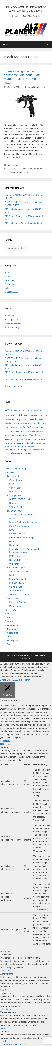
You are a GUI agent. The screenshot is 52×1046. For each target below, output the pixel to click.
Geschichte (12, 633)
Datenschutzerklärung (15, 468)
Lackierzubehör (14, 511)
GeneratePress (26, 658)
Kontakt (8, 613)
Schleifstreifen (41, 443)
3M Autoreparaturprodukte (21, 514)
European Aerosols (18, 602)
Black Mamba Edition (32, 169)
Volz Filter (14, 564)
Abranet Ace (8, 415)
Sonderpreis (30, 446)
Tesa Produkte (16, 590)
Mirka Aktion (37, 428)
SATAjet (15, 439)
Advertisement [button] (7, 1009)
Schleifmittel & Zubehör (18, 571)
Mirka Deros (19, 431)
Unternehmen (11, 625)
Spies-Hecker (15, 488)
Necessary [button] (5, 741)
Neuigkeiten (12, 165)
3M (7, 409)
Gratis (33, 419)
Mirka (27, 427)
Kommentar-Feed (13, 323)
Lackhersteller (14, 476)
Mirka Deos (9, 431)
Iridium (38, 423)
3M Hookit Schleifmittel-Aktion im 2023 (23, 223)
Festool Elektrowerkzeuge (21, 537)
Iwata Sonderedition (20, 172)
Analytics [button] (4, 990)
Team (9, 644)
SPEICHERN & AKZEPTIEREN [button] (14, 1044)
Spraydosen (12, 598)
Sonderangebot (20, 447)
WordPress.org (12, 327)
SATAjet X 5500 (38, 439)
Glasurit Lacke (16, 480)
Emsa (7, 276)
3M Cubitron (22, 410)
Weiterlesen (18, 157)
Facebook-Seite (14, 386)
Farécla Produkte (17, 534)
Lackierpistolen (14, 495)
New (17, 435)
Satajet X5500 (11, 292)
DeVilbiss (13, 503)
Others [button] (3, 1028)
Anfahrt (10, 617)
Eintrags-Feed (11, 319)
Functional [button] (5, 951)
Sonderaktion (9, 447)
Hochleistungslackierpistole (21, 423)
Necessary (7, 744)
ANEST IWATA (14, 169)
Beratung (11, 629)
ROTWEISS (15, 560)
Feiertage (9, 280)
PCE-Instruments (17, 556)
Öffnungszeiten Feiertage (21, 453)
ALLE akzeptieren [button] (21, 680)
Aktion (8, 272)
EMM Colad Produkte (19, 526)
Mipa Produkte (16, 491)
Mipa (20, 428)
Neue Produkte (38, 431)
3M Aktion (13, 410)
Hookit (33, 423)
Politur (26, 435)
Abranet (43, 410)
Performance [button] (6, 970)
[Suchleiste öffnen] (48, 44)
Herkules (13, 545)
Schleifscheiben (28, 443)
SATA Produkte (16, 507)
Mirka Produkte (16, 583)
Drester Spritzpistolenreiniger (23, 522)
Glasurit (26, 420)
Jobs (9, 636)
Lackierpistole (11, 427)
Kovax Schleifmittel (18, 579)
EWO (11, 530)
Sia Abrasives (15, 587)
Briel (11, 575)
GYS (11, 541)
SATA (33, 435)
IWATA (7, 172)
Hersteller (9, 472)
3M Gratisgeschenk (34, 410)
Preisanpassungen (16, 567)
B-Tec (40, 415)
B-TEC (12, 518)
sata (7, 288)
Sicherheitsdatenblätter (18, 594)
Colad (45, 415)
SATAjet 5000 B (25, 440)
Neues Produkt (10, 436)
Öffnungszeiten (12, 449)
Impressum (10, 610)
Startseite (9, 621)
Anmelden (9, 316)
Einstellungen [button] (6, 680)
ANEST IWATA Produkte (20, 499)
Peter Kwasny (15, 606)
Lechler (12, 484)
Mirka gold (29, 431)
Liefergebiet (12, 640)
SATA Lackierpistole (13, 443)
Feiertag (8, 420)
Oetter (21, 436)
